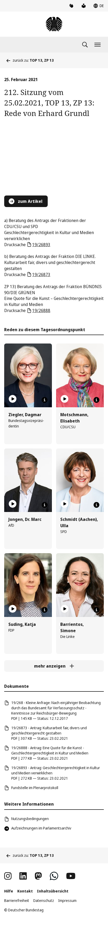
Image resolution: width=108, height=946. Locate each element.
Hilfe (8, 891)
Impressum (67, 900)
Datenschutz (43, 900)
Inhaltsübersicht (52, 891)
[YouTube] (70, 876)
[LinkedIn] (23, 876)
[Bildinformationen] (44, 400)
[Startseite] (54, 24)
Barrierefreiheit (16, 900)
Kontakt (25, 891)
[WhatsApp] (54, 876)
